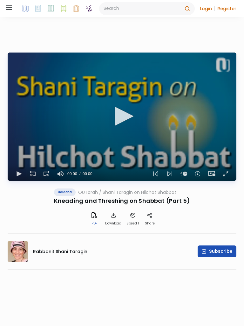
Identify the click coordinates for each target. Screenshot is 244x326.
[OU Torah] (25, 9)
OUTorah (88, 192)
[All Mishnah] (38, 9)
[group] (60, 174)
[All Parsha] (63, 9)
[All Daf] (76, 9)
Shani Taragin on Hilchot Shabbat (139, 192)
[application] (122, 117)
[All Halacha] (51, 9)
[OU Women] (89, 9)
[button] (206, 8)
